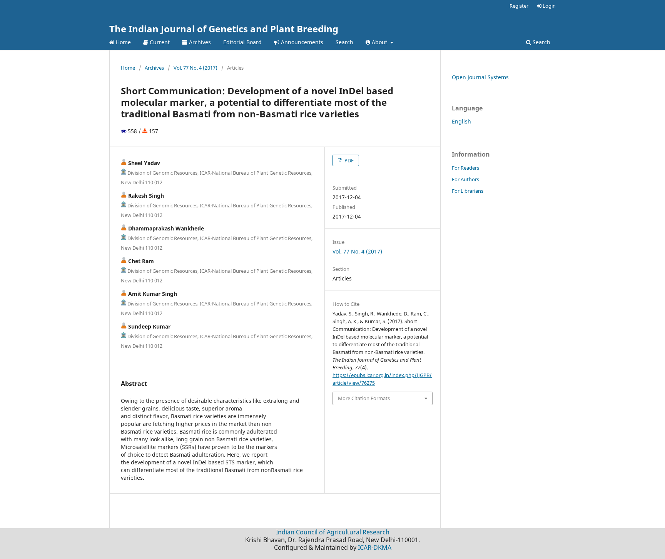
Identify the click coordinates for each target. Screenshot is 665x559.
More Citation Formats (364, 398)
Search (344, 42)
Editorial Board (242, 42)
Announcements (301, 42)
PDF (348, 160)
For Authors (465, 179)
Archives (199, 42)
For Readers (465, 167)
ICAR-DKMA (374, 547)
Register (519, 5)
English (461, 121)
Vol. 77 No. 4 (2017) (195, 67)
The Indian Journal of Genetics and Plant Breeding (223, 28)
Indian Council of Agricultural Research (332, 532)
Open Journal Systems (480, 77)
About (379, 42)
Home (122, 42)
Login (548, 5)
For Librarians (467, 190)
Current (159, 42)
